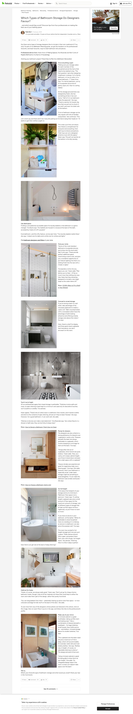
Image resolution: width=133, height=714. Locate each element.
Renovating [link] (43, 10)
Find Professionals (28, 3)
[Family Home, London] (39, 515)
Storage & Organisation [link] (66, 10)
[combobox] (73, 3)
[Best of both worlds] (39, 270)
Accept (107, 708)
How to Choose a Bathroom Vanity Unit (38, 485)
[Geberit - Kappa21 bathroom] (50, 376)
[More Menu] (78, 40)
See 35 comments (50, 689)
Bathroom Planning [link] (26, 10)
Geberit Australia (75, 353)
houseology (46, 55)
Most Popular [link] (25, 12)
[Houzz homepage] (7, 3)
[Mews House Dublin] (39, 641)
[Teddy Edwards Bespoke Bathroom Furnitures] (39, 454)
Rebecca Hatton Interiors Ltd (48, 302)
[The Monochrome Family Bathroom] (39, 89)
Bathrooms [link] (35, 10)
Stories (40, 3)
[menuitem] (17, 3)
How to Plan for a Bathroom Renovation (59, 59)
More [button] (78, 34)
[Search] (56, 3)
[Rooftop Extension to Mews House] (50, 201)
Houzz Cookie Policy (79, 707)
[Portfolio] (39, 324)
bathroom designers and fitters (34, 240)
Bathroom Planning (40, 46)
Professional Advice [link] (53, 10)
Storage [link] (75, 10)
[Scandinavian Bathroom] (50, 567)
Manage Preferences (108, 704)
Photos (16, 3)
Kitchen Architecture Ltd (49, 432)
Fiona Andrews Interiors (50, 489)
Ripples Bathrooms (51, 245)
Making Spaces (52, 63)
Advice (48, 3)
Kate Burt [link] (28, 32)
